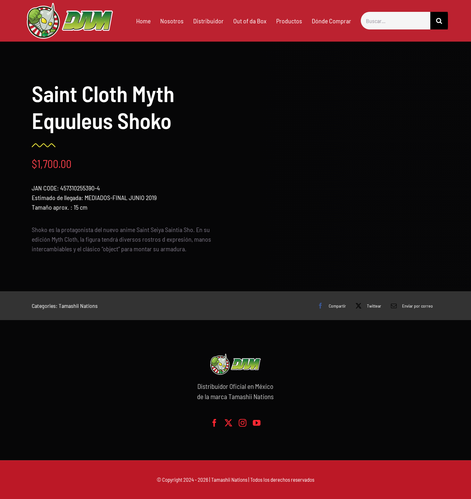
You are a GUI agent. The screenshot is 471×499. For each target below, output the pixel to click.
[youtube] (256, 423)
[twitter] (228, 423)
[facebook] (214, 423)
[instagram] (242, 423)
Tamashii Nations (78, 305)
